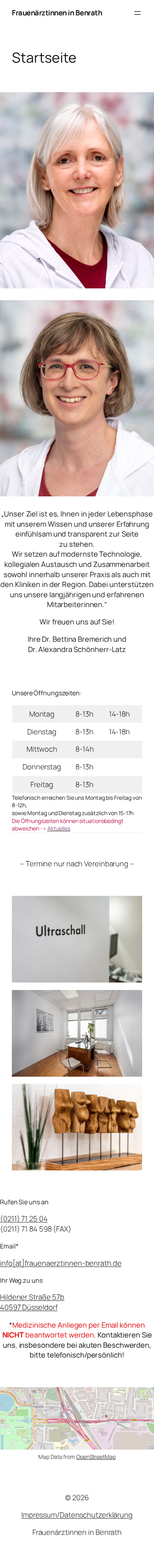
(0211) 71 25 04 (24, 1218)
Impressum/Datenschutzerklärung (77, 1514)
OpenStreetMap (96, 1456)
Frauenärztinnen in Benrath (57, 12)
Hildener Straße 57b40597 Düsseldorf (32, 1302)
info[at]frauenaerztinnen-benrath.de (61, 1263)
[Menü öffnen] (137, 13)
